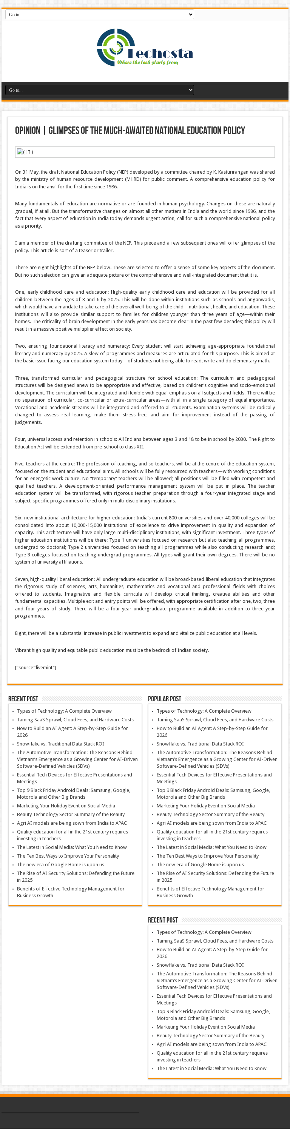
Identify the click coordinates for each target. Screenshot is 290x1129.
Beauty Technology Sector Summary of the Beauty (71, 814)
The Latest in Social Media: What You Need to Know (72, 847)
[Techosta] (145, 63)
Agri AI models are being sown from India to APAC (72, 823)
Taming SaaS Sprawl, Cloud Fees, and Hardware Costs (75, 719)
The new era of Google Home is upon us (60, 864)
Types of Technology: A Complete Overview (64, 711)
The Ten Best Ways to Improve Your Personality (68, 856)
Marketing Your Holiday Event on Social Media (66, 806)
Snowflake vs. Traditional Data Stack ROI (60, 744)
